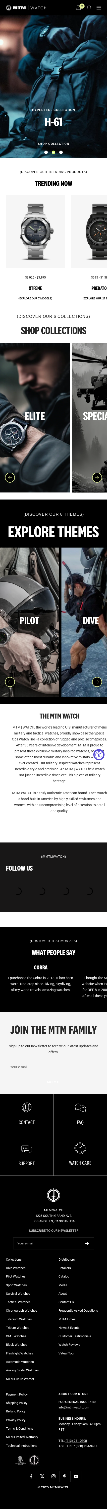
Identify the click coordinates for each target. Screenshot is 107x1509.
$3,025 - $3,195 (35, 277)
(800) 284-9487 (86, 1446)
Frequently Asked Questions (78, 1310)
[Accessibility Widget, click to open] (99, 754)
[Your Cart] (78, 7)
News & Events (69, 1328)
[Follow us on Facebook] (31, 1476)
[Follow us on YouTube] (76, 1476)
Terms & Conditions (19, 1428)
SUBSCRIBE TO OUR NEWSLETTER (53, 1230)
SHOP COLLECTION (53, 144)
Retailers (64, 1268)
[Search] (89, 7)
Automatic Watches (20, 1362)
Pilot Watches (16, 1276)
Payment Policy (17, 1394)
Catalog (63, 1276)
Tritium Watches (17, 1328)
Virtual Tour (66, 1353)
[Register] (87, 1243)
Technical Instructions (21, 1446)
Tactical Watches (18, 1302)
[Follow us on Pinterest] (64, 1476)
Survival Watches (18, 1293)
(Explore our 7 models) (35, 298)
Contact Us (66, 1302)
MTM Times (67, 1319)
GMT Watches (16, 1336)
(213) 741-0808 (76, 1441)
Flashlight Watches (19, 1353)
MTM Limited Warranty (22, 1437)
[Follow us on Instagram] (53, 1476)
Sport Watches (16, 1285)
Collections (14, 1259)
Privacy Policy (15, 1420)
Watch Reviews (69, 1344)
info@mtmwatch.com (73, 1407)
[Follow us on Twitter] (42, 1476)
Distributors (66, 1259)
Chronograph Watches (21, 1310)
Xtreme (35, 288)
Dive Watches (16, 1268)
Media (62, 1285)
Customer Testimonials (74, 1336)
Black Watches (16, 1344)
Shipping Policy (16, 1403)
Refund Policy (15, 1411)
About (62, 1293)
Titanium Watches (19, 1319)
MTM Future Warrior (20, 1379)
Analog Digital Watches (22, 1370)
